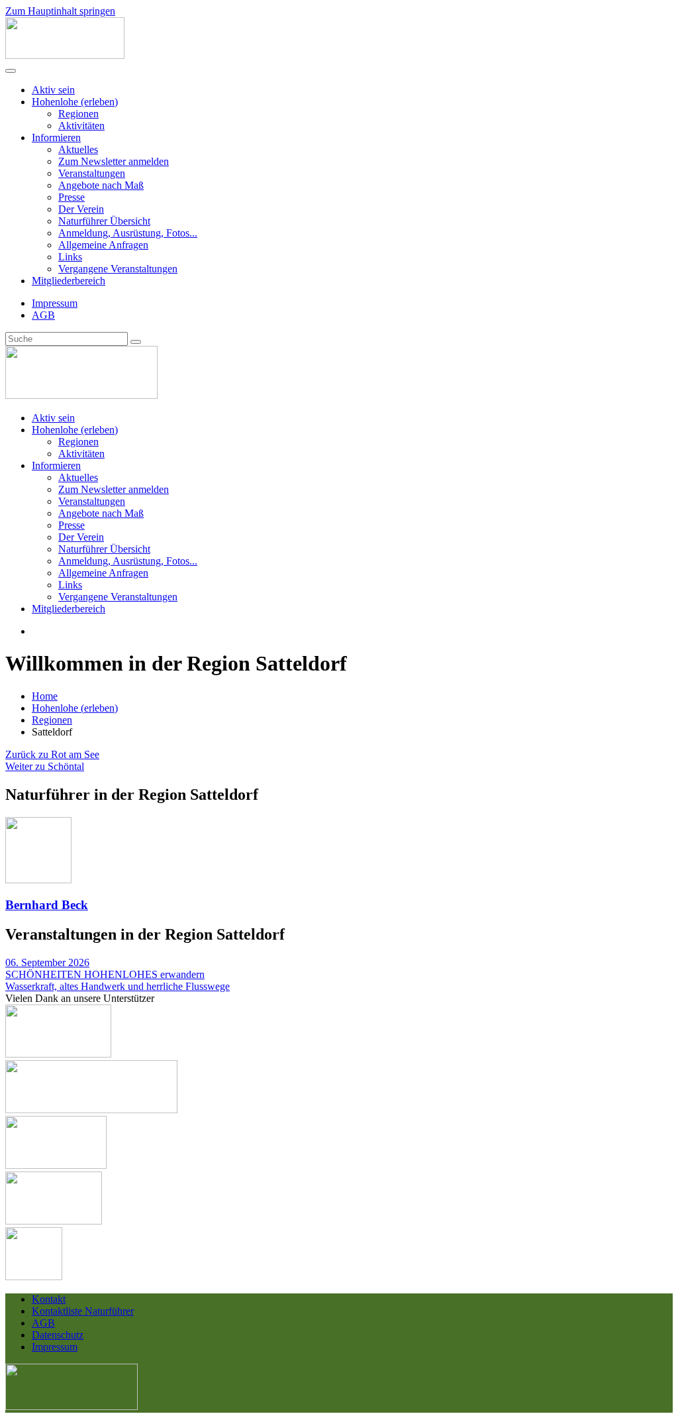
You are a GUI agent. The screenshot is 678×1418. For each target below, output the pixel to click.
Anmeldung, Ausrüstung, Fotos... (127, 233)
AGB (43, 315)
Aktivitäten (81, 125)
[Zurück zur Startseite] (64, 55)
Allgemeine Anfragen (103, 244)
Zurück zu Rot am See (52, 754)
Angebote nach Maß (101, 185)
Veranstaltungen (91, 173)
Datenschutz (57, 1334)
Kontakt (49, 1299)
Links (70, 256)
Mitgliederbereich (68, 280)
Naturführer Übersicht (104, 221)
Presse (71, 197)
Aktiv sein (53, 89)
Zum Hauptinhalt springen (60, 11)
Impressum (54, 303)
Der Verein (81, 209)
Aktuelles (78, 149)
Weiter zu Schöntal (44, 766)
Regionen (78, 113)
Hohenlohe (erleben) (75, 101)
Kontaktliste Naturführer (83, 1311)
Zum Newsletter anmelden (113, 161)
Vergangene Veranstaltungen (117, 268)
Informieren (56, 137)
